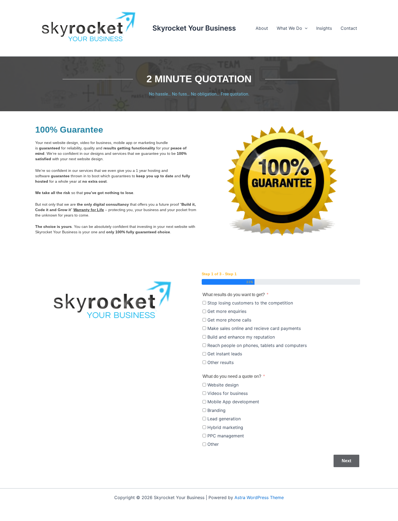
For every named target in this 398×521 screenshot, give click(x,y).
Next (346, 460)
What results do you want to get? (234, 294)
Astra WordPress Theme (259, 497)
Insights (324, 28)
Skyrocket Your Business (194, 28)
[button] (305, 28)
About (262, 28)
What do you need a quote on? (232, 376)
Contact (349, 28)
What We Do (289, 28)
